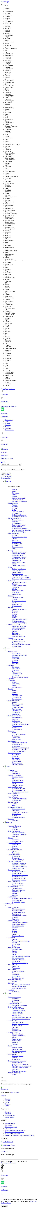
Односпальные (17, 888)
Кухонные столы (17, 555)
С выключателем (17, 707)
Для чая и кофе (13, 1032)
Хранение (15, 919)
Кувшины (15, 1029)
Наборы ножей (17, 1047)
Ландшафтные (16, 761)
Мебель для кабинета (19, 569)
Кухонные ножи (17, 1049)
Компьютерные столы (19, 552)
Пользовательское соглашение (14, 1132)
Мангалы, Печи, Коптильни (21, 985)
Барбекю (11, 983)
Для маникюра (17, 729)
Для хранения (12, 1054)
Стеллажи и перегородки (20, 575)
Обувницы (15, 493)
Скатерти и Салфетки (19, 863)
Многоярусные (17, 526)
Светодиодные (17, 673)
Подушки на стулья (18, 865)
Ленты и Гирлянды (18, 971)
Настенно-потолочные (19, 655)
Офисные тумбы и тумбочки (21, 579)
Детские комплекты (18, 833)
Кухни (7, 1102)
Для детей (11, 937)
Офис (10, 567)
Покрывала (15, 853)
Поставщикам (9, 430)
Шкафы (14, 496)
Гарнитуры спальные (19, 609)
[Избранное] (2, 1180)
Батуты (14, 939)
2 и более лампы (17, 704)
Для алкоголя (16, 1030)
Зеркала (14, 804)
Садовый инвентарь (14, 979)
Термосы (15, 1042)
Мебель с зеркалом (18, 621)
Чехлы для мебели (14, 881)
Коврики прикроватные (20, 875)
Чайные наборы (17, 1012)
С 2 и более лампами (19, 734)
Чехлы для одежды (18, 859)
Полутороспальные (18, 890)
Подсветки (15, 714)
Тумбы (14, 491)
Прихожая (11, 580)
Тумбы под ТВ (17, 604)
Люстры (11, 665)
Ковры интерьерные (18, 871)
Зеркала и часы (13, 802)
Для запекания (16, 1002)
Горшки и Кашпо (17, 785)
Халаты (14, 846)
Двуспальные (16, 891)
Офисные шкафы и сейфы (20, 577)
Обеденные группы (18, 562)
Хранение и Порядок (15, 807)
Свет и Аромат (13, 797)
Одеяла (14, 827)
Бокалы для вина (17, 1022)
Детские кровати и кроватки (21, 530)
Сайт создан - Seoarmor (8, 1163)
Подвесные (15, 658)
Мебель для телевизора (19, 501)
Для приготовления (14, 997)
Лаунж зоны (16, 961)
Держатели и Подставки (20, 812)
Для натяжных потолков (20, 677)
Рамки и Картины (14, 793)
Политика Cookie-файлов (13, 1133)
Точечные (15, 663)
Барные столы (16, 560)
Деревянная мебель (18, 912)
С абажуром (16, 712)
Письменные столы (18, 553)
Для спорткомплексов (19, 751)
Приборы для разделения (20, 1067)
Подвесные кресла (18, 926)
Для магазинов (17, 744)
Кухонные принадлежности (17, 1061)
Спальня (11, 607)
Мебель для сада (13, 921)
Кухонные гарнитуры (19, 626)
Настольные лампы (14, 716)
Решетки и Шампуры (19, 988)
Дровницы (15, 815)
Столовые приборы (14, 1073)
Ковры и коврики (14, 870)
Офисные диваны (18, 511)
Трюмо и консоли (17, 591)
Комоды (14, 489)
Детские (14, 893)
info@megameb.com (9, 389)
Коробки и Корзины (18, 817)
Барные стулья (16, 542)
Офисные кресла (17, 570)
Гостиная (11, 596)
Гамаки (14, 951)
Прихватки (15, 1069)
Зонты (14, 954)
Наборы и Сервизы (14, 1007)
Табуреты (15, 540)
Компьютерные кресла (19, 537)
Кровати (15, 521)
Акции (7, 421)
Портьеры (15, 839)
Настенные (15, 657)
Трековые (15, 662)
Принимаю (4, 1206)
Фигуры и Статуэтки (15, 787)
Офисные (15, 719)
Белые (14, 685)
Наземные (15, 756)
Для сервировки (13, 1003)
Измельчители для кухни (20, 1064)
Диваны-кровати (17, 520)
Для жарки (15, 998)
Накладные (15, 705)
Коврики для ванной (18, 878)
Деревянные (16, 968)
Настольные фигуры (18, 790)
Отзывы (7, 423)
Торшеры (11, 731)
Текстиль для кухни (14, 861)
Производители (10, 1123)
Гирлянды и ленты (18, 764)
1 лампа (14, 690)
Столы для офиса (17, 572)
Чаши (14, 783)
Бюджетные (16, 966)
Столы (10, 550)
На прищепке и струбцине (20, 724)
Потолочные (16, 653)
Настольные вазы (17, 782)
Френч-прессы (16, 1039)
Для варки (15, 1000)
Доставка (8, 425)
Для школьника (17, 726)
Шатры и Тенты (17, 949)
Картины (15, 795)
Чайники (15, 1044)
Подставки (15, 592)
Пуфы (14, 510)
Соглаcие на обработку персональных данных (19, 1135)
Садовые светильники (19, 798)
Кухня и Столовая (14, 624)
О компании (8, 420)
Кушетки (15, 506)
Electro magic (15, 1092)
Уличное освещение (14, 753)
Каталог (3, 1096)
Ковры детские (17, 873)
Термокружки (16, 1040)
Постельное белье (14, 831)
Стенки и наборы (17, 500)
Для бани (11, 990)
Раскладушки (16, 914)
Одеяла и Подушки (14, 826)
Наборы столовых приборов (21, 1019)
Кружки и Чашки (17, 1034)
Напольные (16, 773)
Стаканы (15, 1027)
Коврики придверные (19, 880)
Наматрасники (13, 886)
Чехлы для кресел (17, 885)
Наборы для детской (18, 498)
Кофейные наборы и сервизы (21, 1017)
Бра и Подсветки (13, 700)
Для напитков (12, 1020)
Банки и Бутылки (17, 777)
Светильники (12, 652)
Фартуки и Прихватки (19, 866)
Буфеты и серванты (18, 636)
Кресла (14, 508)
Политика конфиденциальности (15, 1130)
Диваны (14, 505)
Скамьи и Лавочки (18, 936)
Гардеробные (16, 594)
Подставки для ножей (19, 1051)
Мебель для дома (13, 907)
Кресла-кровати (17, 523)
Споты (14, 682)
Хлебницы (15, 1057)
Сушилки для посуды (19, 1071)
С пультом (15, 675)
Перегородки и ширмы (19, 623)
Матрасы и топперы (18, 532)
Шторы (10, 838)
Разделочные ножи (18, 1052)
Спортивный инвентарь (20, 963)
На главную (4, 1089)
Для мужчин (16, 856)
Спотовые (15, 660)
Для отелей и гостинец (19, 749)
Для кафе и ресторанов (19, 742)
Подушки (15, 820)
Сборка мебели (9, 1117)
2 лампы (15, 692)
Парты (14, 564)
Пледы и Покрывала (15, 849)
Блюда (14, 778)
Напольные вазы (17, 780)
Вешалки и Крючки (18, 809)
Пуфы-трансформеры (19, 515)
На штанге (15, 670)
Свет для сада (12, 969)
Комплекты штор (17, 841)
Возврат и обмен (10, 1115)
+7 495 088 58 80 (6, 476)
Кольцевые (15, 727)
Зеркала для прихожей (19, 585)
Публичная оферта (11, 1127)
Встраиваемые (16, 687)
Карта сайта (8, 1128)
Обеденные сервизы (18, 1010)
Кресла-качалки (17, 543)
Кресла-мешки (16, 513)
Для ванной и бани (14, 843)
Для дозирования (17, 1062)
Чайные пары (16, 1015)
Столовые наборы (18, 1008)
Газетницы (15, 810)
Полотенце (15, 844)
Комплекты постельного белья (22, 898)
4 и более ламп (17, 695)
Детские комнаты (17, 639)
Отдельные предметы (19, 834)
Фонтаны (11, 770)
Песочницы (16, 944)
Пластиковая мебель (18, 924)
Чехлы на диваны (17, 883)
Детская (10, 638)
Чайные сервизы (17, 1014)
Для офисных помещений (20, 748)
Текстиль (11, 819)
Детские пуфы (16, 646)
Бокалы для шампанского (20, 1024)
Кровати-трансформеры (20, 528)
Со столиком (16, 737)
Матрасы (15, 612)
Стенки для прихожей (19, 582)
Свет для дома (13, 964)
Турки (14, 1037)
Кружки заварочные (18, 1035)
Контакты (8, 428)
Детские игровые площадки (21, 941)
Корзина (7, 474)
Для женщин (16, 858)
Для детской (12, 897)
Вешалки (15, 584)
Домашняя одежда (14, 854)
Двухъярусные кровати (19, 915)
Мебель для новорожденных (21, 644)
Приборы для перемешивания (21, 1066)
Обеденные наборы (18, 909)
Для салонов (16, 746)
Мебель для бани (17, 910)
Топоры (14, 981)
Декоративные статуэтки (20, 792)
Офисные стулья (17, 547)
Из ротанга (15, 927)
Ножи (10, 1046)
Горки (14, 946)
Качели (14, 942)
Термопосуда (16, 1059)
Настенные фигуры (18, 788)
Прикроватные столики (19, 619)
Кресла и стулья (13, 533)
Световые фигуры (18, 978)
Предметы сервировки (19, 1005)
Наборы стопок (17, 1025)
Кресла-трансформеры (19, 516)
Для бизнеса (12, 741)
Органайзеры (16, 814)
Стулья (14, 538)
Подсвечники (16, 800)
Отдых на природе (14, 947)
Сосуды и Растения (14, 775)
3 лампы (15, 694)
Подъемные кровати (18, 525)
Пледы (14, 851)
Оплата (7, 426)
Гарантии (8, 1114)
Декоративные (16, 717)
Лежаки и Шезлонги (18, 959)
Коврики (15, 848)
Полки (14, 494)
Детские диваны (17, 643)
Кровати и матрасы (14, 518)
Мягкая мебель (13, 503)
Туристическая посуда (19, 986)
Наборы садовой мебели (20, 922)
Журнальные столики (19, 557)
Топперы (15, 895)
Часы (13, 805)
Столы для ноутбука (18, 565)
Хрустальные (16, 672)
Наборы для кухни (18, 868)
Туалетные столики (18, 558)
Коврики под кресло (18, 876)
